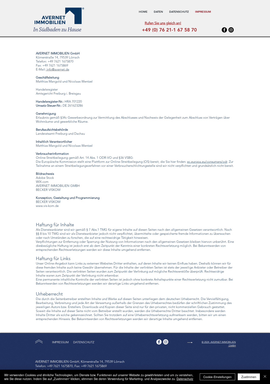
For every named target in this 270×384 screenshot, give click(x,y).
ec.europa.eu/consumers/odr (207, 162)
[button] (158, 11)
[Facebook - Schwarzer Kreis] (224, 30)
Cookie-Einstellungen (217, 377)
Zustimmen (248, 377)
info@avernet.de (57, 69)
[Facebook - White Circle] (159, 342)
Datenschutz (185, 379)
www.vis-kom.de (47, 206)
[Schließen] (264, 377)
